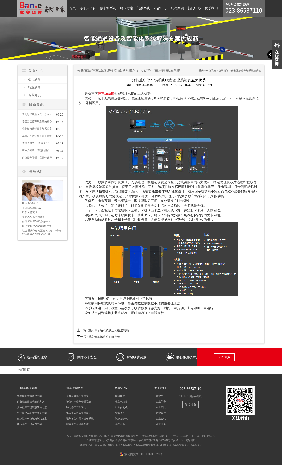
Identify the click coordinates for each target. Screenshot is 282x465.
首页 (72, 8)
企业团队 (161, 407)
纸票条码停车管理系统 (78, 413)
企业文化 (161, 418)
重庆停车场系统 (207, 70)
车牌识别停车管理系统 (78, 396)
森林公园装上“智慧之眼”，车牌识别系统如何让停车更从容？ (38, 150)
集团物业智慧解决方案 (29, 396)
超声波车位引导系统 (77, 424)
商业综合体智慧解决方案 (30, 401)
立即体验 (224, 357)
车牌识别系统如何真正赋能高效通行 (38, 136)
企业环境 (161, 424)
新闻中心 (194, 8)
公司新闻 (34, 79)
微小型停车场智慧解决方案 (32, 418)
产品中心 (160, 8)
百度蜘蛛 (133, 440)
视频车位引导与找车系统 (80, 418)
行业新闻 (34, 87)
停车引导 (120, 424)
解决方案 (126, 8)
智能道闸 (120, 413)
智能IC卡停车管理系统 (78, 401)
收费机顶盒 (121, 401)
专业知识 (34, 95)
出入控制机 (121, 407)
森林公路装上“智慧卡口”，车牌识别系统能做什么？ (38, 143)
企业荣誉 (161, 401)
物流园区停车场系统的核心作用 (38, 121)
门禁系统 (143, 8)
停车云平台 (87, 8)
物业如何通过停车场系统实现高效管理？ (38, 128)
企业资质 (161, 413)
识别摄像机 (121, 418)
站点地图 (190, 404)
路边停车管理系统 (76, 407)
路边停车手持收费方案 (29, 424)
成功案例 (177, 8)
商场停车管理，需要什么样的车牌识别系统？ (38, 157)
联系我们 (211, 8)
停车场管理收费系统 (144, 445)
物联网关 (120, 396)
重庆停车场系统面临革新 (104, 337)
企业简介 (161, 396)
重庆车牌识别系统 (105, 445)
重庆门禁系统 (163, 445)
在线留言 (144, 440)
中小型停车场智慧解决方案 (32, 413)
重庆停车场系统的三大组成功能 (108, 330)
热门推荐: (24, 369)
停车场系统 (108, 8)
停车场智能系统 (180, 445)
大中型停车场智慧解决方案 (32, 407)
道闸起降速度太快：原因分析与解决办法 (38, 114)
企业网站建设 (188, 440)
